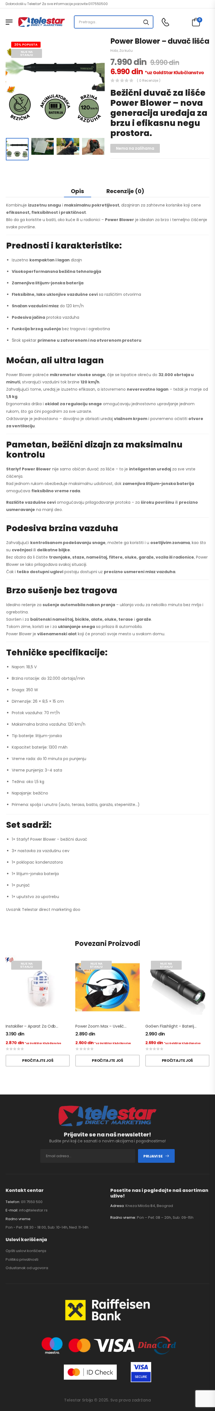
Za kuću (126, 50)
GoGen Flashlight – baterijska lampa (180, 1026)
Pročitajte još (37, 1060)
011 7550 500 (32, 1201)
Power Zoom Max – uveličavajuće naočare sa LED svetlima (131, 1026)
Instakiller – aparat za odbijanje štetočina (45, 1026)
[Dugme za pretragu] (146, 22)
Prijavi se (153, 1156)
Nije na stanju (26, 53)
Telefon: (13, 1201)
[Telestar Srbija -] (41, 22)
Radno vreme (18, 1219)
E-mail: (12, 1210)
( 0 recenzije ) (148, 80)
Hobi (114, 50)
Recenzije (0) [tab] (125, 191)
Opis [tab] (77, 191)
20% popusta (26, 44)
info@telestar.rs (33, 1210)
